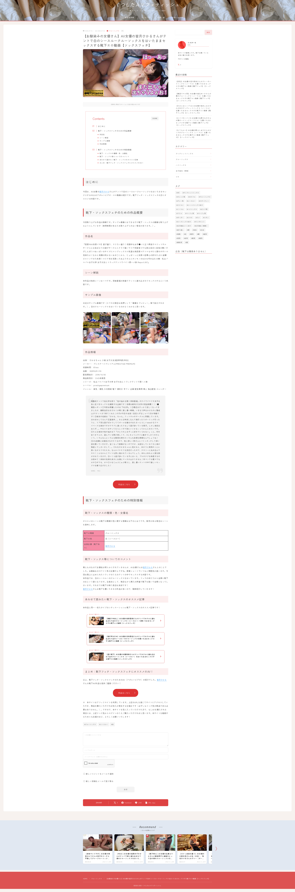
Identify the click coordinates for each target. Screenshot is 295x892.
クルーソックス (114, 31)
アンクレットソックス (184, 153)
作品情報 (103, 144)
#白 (112, 724)
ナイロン (180, 205)
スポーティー (204, 201)
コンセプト (145, 18)
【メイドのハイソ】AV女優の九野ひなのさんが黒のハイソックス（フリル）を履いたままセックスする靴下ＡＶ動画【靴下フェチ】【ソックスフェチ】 (193, 121)
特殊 (178, 234)
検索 (208, 32)
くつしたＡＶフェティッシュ (147, 5)
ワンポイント (200, 222)
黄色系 (179, 242)
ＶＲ (177, 177)
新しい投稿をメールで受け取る (100, 781)
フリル (179, 213)
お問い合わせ (177, 18)
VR (178, 193)
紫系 (192, 234)
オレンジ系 (181, 197)
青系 (193, 238)
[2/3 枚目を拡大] (136, 315)
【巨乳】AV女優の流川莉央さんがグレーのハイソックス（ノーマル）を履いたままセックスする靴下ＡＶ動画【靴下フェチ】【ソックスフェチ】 (193, 85)
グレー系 (180, 201)
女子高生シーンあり (184, 226)
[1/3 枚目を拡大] (108, 315)
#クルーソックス (90, 724)
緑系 (205, 234)
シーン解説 (104, 138)
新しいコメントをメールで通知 (100, 773)
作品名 (102, 134)
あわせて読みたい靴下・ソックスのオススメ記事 (119, 160)
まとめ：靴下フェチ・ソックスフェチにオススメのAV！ (122, 163)
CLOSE (155, 118)
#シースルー (103, 724)
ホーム (115, 18)
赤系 (186, 238)
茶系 (178, 238)
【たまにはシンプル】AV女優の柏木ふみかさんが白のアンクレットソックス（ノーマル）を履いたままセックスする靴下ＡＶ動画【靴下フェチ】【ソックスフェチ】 (193, 109)
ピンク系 (204, 209)
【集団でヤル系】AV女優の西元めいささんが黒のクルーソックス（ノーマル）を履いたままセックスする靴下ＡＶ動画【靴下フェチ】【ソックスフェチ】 (193, 97)
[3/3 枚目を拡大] (165, 315)
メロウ (190, 217)
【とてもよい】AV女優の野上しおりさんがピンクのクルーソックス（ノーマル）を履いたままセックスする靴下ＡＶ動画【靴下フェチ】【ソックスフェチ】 (193, 133)
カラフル (192, 197)
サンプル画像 (105, 141)
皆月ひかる (104, 191)
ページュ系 (202, 213)
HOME (85, 879)
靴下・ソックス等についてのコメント (114, 156)
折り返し (180, 230)
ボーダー (180, 217)
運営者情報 (129, 18)
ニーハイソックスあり (195, 205)
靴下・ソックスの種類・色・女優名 (114, 153)
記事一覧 (161, 18)
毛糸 (195, 230)
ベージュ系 (190, 213)
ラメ (198, 217)
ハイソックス (181, 165)
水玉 (202, 230)
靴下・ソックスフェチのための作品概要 (115, 131)
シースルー (191, 201)
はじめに (101, 126)
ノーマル (180, 209)
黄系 (201, 238)
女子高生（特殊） (183, 171)
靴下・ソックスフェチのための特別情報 (115, 149)
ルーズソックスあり (184, 222)
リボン (206, 217)
